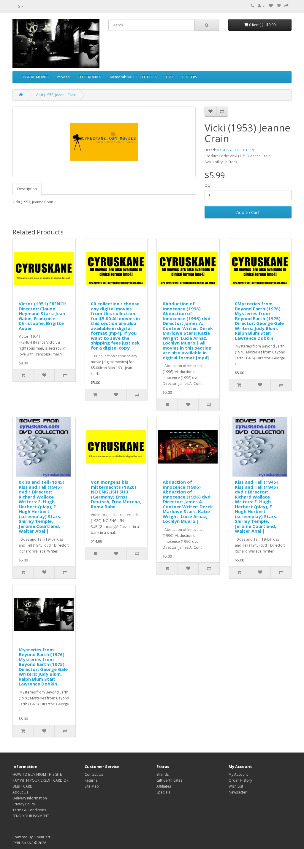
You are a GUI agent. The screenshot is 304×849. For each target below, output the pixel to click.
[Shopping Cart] (279, 5)
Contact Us (94, 774)
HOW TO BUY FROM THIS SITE (37, 774)
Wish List (236, 786)
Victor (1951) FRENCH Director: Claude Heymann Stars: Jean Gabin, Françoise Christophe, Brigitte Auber (42, 316)
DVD (169, 77)
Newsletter (238, 792)
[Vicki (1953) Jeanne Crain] (104, 142)
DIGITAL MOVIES (35, 77)
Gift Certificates (169, 780)
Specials (163, 792)
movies (63, 77)
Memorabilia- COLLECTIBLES (133, 77)
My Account (238, 774)
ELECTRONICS (89, 77)
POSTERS (189, 77)
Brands (162, 774)
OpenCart (42, 837)
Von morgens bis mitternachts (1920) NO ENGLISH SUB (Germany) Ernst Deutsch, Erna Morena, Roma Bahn (116, 494)
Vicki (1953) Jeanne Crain (56, 94)
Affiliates (163, 786)
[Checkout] (286, 5)
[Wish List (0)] (271, 5)
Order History (240, 780)
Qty (207, 185)
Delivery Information (29, 798)
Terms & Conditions (29, 809)
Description (27, 188)
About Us (20, 792)
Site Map (92, 786)
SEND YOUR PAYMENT (30, 815)
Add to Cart (248, 212)
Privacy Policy (23, 804)
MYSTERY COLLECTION (235, 150)
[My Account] (261, 5)
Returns (91, 780)
